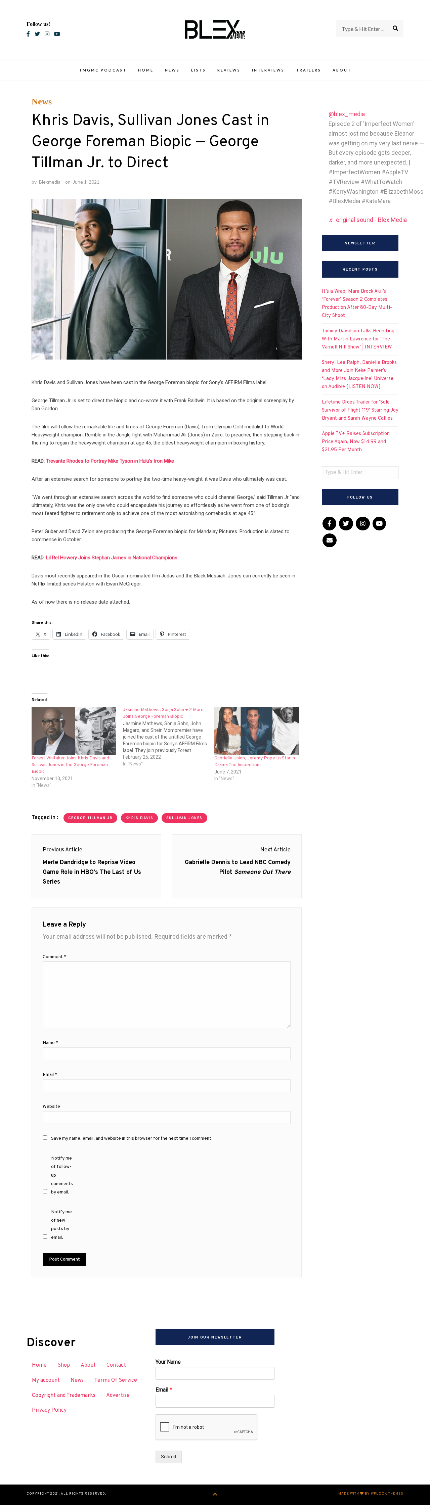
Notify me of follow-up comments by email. (62, 1175)
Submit (168, 1457)
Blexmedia (49, 182)
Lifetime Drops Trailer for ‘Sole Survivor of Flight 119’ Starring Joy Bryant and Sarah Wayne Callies (360, 410)
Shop (63, 1365)
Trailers (308, 70)
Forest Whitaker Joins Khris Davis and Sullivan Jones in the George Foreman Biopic (70, 764)
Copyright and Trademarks (63, 1395)
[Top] (215, 1495)
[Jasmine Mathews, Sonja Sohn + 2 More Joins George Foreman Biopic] (168, 737)
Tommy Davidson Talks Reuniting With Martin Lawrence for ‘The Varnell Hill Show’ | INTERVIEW (358, 339)
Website (51, 1107)
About (342, 70)
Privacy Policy (49, 1410)
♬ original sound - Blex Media (368, 219)
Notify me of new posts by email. (61, 1224)
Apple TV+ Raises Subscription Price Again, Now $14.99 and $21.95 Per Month (356, 442)
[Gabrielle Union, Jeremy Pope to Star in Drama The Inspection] (256, 731)
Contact (116, 1365)
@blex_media (347, 113)
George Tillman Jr (90, 818)
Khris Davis (139, 818)
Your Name (168, 1362)
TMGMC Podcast (103, 70)
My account (46, 1380)
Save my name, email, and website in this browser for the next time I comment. (132, 1138)
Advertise (118, 1395)
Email (50, 1075)
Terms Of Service (115, 1380)
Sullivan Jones (184, 818)
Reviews (229, 70)
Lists (198, 70)
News (172, 70)
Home (146, 70)
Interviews (268, 70)
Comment (54, 957)
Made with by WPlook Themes (370, 1494)
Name (50, 1043)
